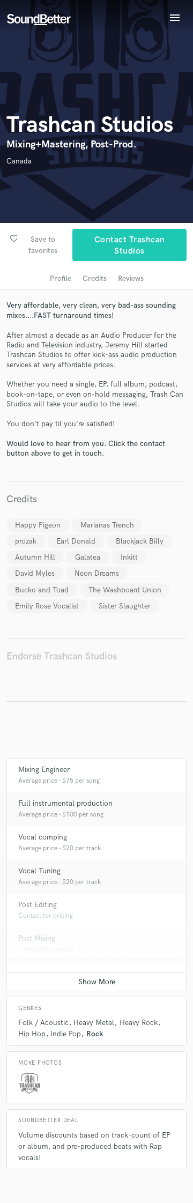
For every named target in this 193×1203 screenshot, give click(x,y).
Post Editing (37, 904)
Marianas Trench (107, 525)
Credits (95, 278)
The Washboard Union (124, 590)
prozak (25, 541)
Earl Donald (75, 541)
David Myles (35, 573)
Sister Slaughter (125, 606)
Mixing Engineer (44, 769)
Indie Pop (65, 1033)
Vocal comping (42, 837)
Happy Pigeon (38, 525)
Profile (60, 278)
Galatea (87, 557)
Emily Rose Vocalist (47, 606)
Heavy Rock (139, 1022)
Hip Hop (32, 1033)
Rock (94, 1033)
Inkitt (129, 557)
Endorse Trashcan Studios (61, 656)
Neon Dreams (97, 573)
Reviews (131, 278)
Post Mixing (36, 938)
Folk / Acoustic (43, 1022)
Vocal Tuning (39, 870)
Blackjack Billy (140, 541)
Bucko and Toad (42, 590)
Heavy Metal (93, 1022)
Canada (19, 161)
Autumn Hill (35, 557)
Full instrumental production (65, 803)
